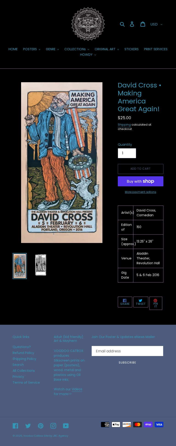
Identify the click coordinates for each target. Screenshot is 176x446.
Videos (77, 389)
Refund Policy (23, 353)
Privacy (18, 376)
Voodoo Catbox (33, 436)
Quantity (125, 144)
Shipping (124, 124)
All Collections (24, 370)
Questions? (22, 347)
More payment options (140, 192)
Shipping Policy (24, 358)
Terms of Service (26, 382)
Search (18, 364)
